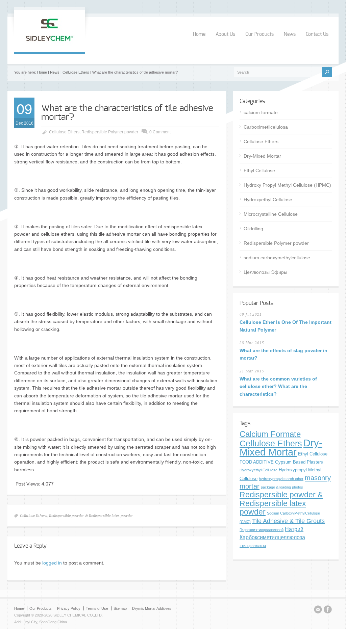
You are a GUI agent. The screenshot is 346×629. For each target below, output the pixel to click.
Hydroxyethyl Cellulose (268, 199)
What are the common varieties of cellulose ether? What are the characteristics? (278, 386)
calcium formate (261, 112)
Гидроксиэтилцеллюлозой (261, 530)
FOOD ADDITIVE (257, 462)
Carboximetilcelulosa (266, 127)
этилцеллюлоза (253, 546)
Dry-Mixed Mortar (262, 156)
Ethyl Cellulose (259, 170)
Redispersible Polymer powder (109, 132)
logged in (52, 563)
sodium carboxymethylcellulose (277, 257)
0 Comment (160, 132)
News (290, 34)
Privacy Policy (68, 608)
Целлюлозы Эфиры (265, 272)
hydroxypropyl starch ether (281, 479)
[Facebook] (328, 610)
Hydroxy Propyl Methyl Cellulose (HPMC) (287, 185)
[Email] (318, 610)
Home (199, 34)
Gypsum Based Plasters (299, 462)
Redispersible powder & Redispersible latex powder (91, 516)
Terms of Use (97, 608)
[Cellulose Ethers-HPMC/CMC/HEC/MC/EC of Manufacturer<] (49, 45)
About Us (225, 34)
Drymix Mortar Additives (151, 608)
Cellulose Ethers (76, 72)
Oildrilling (253, 228)
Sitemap (120, 608)
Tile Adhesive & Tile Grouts (288, 520)
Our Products (259, 34)
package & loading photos (282, 487)
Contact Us (317, 34)
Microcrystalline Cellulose (271, 214)
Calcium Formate (270, 434)
